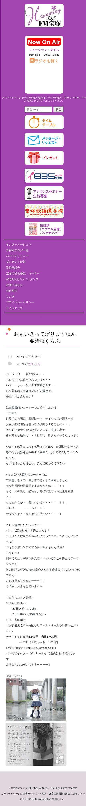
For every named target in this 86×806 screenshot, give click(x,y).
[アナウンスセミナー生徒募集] (44, 199)
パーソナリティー (17, 256)
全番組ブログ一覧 (17, 250)
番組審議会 (13, 267)
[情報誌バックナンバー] (44, 235)
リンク (10, 296)
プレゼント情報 (16, 261)
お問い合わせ (14, 285)
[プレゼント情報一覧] (44, 164)
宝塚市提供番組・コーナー (23, 273)
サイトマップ (14, 308)
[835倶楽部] (44, 181)
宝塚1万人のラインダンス (22, 279)
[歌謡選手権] (44, 217)
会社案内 (11, 290)
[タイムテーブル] (44, 128)
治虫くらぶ (34, 364)
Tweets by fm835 (44, 317)
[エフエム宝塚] (44, 30)
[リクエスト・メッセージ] (44, 146)
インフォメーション (18, 244)
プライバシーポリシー (20, 302)
